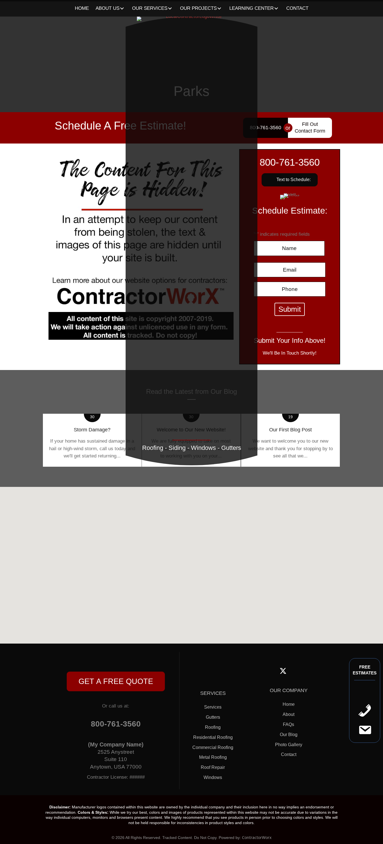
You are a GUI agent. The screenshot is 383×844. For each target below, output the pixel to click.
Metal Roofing (213, 757)
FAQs (288, 724)
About (288, 714)
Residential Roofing (213, 737)
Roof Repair (213, 767)
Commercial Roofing (212, 747)
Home (289, 704)
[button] (116, 681)
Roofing (213, 727)
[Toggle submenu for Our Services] (170, 8)
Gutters (213, 717)
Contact (288, 754)
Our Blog (288, 734)
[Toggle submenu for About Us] (122, 8)
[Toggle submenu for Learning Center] (276, 8)
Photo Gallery (288, 744)
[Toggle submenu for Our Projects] (219, 8)
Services (213, 707)
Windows (213, 777)
